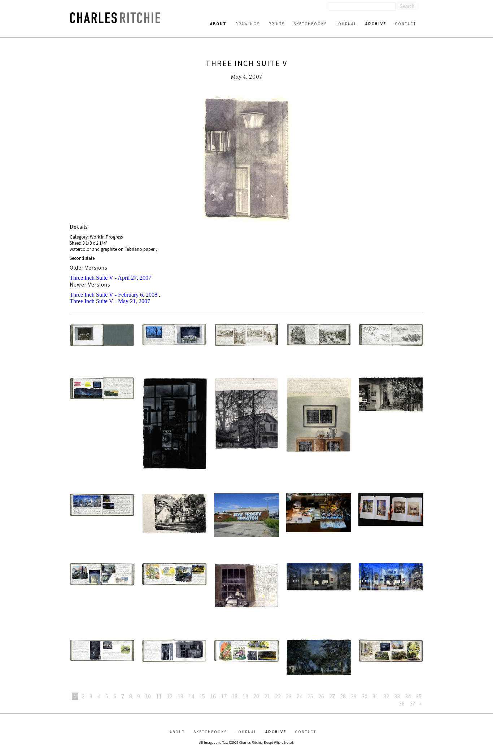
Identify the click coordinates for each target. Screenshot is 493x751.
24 (299, 696)
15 (202, 696)
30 (364, 696)
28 (343, 696)
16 (213, 696)
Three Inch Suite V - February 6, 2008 (113, 295)
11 (159, 696)
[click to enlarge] (246, 159)
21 (267, 696)
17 (224, 696)
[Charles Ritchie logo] (115, 21)
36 (402, 703)
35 (419, 696)
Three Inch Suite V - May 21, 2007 (110, 301)
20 (256, 696)
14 (191, 696)
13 (180, 696)
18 (234, 696)
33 (397, 696)
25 (310, 696)
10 (148, 696)
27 (332, 696)
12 (170, 696)
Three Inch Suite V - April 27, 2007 (110, 278)
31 (375, 696)
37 (412, 703)
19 (245, 696)
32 (386, 696)
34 (408, 696)
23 (289, 696)
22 (278, 696)
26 (321, 696)
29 (354, 696)
